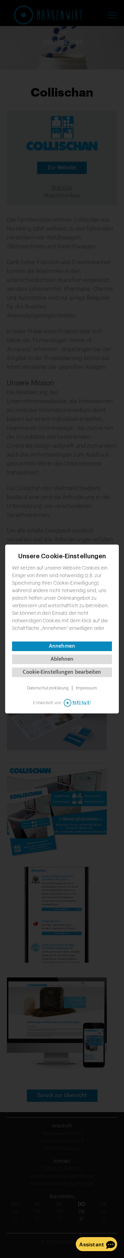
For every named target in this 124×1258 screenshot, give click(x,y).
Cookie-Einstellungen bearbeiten (62, 672)
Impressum (86, 688)
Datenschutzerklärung (48, 688)
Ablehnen (62, 659)
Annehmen (62, 646)
